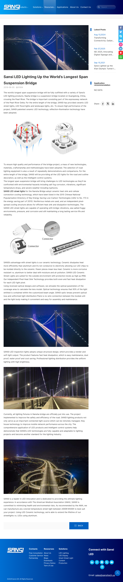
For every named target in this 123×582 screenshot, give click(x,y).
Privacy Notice (49, 563)
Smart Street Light (66, 558)
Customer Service (36, 555)
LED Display (63, 555)
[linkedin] (113, 103)
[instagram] (102, 562)
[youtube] (112, 562)
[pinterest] (102, 567)
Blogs (46, 558)
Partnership (33, 558)
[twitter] (108, 103)
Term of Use (48, 566)
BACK (80, 526)
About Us (47, 553)
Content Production (63, 562)
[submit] (99, 7)
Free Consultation (36, 553)
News (46, 555)
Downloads (48, 561)
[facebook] (103, 103)
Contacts (33, 549)
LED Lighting (64, 553)
